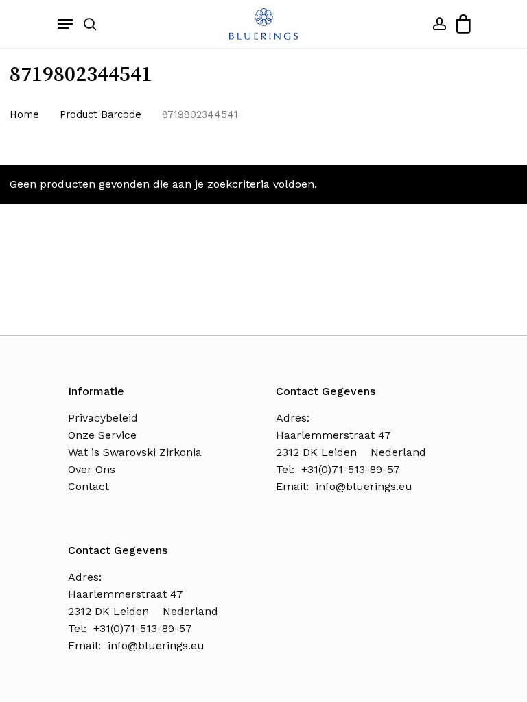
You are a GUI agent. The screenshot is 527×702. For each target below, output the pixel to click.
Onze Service (102, 434)
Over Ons (91, 469)
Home (24, 114)
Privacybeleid (103, 417)
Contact (88, 486)
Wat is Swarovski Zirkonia (135, 452)
